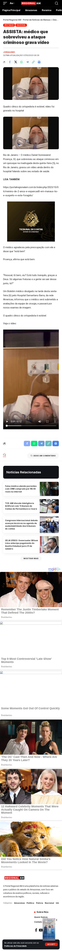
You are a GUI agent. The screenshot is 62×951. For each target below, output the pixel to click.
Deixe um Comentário (44, 456)
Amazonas (19, 903)
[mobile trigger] (6, 3)
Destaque (9, 25)
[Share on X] (15, 62)
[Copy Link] (33, 62)
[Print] (39, 62)
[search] (56, 3)
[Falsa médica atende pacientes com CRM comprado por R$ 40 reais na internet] (49, 489)
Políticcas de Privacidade (15, 946)
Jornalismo (9, 52)
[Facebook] (36, 930)
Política (30, 903)
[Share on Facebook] (9, 62)
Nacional (21, 25)
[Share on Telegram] (27, 62)
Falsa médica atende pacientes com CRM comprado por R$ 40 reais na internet (21, 489)
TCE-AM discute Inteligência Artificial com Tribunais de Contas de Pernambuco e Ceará (21, 506)
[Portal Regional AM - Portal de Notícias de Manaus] (31, 3)
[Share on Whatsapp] (21, 62)
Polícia (39, 903)
